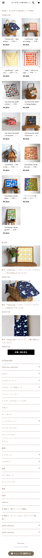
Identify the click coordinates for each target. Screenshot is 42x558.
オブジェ (5, 441)
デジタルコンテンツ (9, 381)
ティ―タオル (7, 414)
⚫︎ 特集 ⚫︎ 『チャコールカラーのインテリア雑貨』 (19, 517)
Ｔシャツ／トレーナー (10, 394)
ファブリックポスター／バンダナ (14, 401)
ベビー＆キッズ (7, 475)
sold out (5, 502)
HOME (4, 11)
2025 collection (8, 532)
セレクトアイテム (8, 482)
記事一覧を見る (21, 352)
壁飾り (4, 448)
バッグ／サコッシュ (9, 421)
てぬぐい (5, 408)
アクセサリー (7, 462)
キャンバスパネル (8, 435)
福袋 (3, 489)
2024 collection (8, 526)
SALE (4, 496)
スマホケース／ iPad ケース (12, 387)
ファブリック (7, 455)
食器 (3, 469)
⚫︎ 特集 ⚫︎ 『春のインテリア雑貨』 (14, 509)
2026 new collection (10, 367)
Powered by (18, 547)
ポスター (5, 374)
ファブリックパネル (9, 428)
